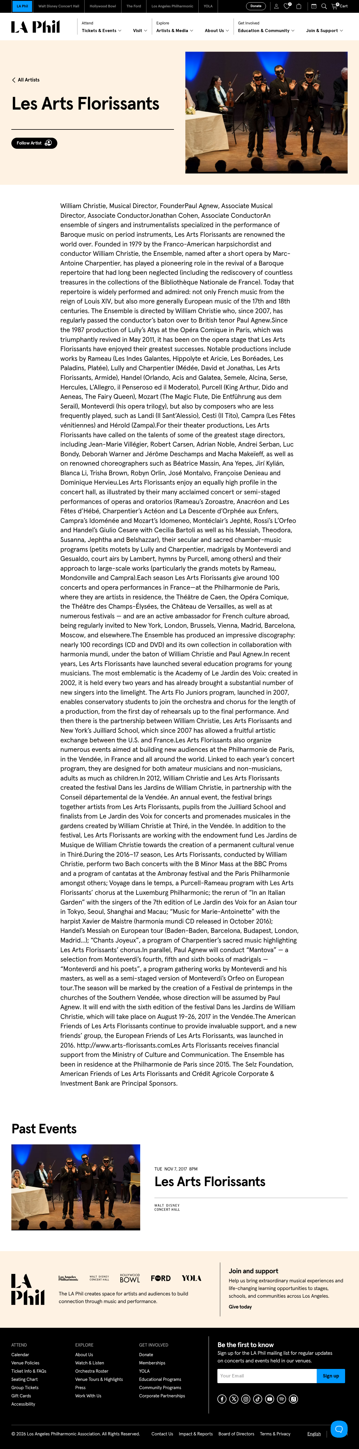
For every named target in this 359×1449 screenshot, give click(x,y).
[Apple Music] (293, 1399)
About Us (84, 1355)
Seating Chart (24, 1379)
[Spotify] (281, 1399)
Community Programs (160, 1388)
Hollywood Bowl (103, 6)
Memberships (152, 1363)
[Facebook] (221, 1399)
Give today (240, 1307)
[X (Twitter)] (233, 1399)
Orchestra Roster (91, 1371)
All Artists (28, 80)
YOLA (208, 6)
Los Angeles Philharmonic (172, 6)
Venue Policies (25, 1363)
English (314, 1434)
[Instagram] (245, 1399)
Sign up (331, 1376)
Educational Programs (160, 1379)
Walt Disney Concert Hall (58, 6)
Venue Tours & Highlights (99, 1379)
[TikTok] (257, 1399)
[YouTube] (269, 1399)
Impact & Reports (196, 1434)
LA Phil (22, 6)
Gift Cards (21, 1396)
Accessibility (23, 1404)
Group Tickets (25, 1388)
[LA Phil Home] (35, 26)
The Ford (134, 6)
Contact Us (162, 1434)
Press (80, 1388)
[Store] (299, 6)
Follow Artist (29, 143)
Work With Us (88, 1396)
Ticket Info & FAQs (28, 1371)
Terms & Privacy (275, 1434)
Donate (256, 6)
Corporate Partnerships (162, 1396)
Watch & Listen (89, 1363)
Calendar (20, 1355)
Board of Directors (236, 1434)
